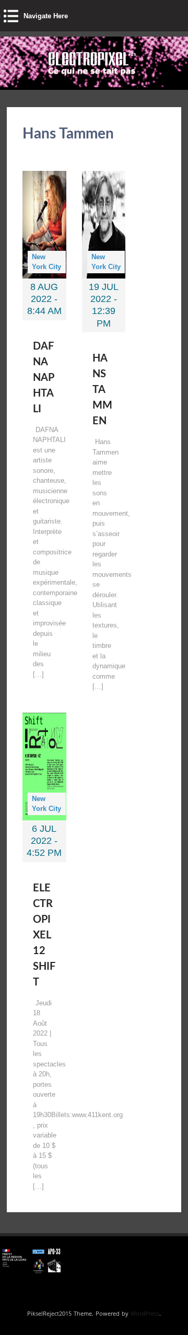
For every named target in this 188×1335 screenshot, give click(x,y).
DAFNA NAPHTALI (43, 377)
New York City (46, 262)
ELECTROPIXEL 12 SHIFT (44, 935)
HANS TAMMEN (102, 389)
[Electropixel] (66, 77)
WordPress (145, 1313)
